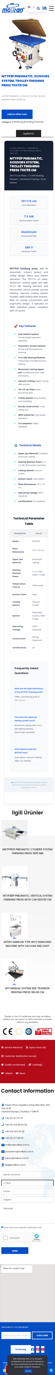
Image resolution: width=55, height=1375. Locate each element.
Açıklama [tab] (28, 133)
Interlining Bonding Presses (28, 121)
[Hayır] (44, 1365)
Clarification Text (34, 1227)
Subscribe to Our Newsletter (14, 1327)
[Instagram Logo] (37, 1349)
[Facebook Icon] (32, 1349)
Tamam (28, 1371)
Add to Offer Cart (17, 114)
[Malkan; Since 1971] (13, 8)
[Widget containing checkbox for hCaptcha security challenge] (21, 1238)
